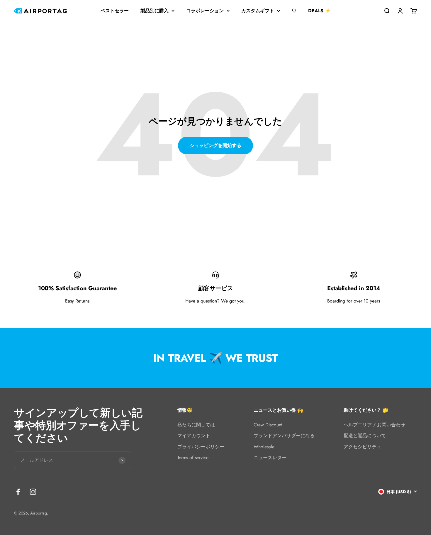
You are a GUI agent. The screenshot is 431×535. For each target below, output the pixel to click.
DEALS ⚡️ (319, 10)
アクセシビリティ (362, 446)
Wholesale (264, 446)
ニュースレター (270, 457)
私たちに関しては (196, 424)
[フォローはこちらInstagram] (33, 492)
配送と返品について (365, 435)
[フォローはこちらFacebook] (18, 492)
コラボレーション (205, 10)
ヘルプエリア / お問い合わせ (374, 424)
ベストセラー (115, 10)
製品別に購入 (154, 10)
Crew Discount (268, 424)
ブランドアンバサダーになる (284, 435)
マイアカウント (193, 435)
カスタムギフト (257, 10)
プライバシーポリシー (200, 446)
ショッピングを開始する (215, 145)
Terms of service (192, 457)
